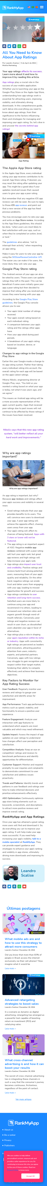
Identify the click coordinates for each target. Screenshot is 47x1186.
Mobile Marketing (9, 65)
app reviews (21, 205)
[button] (42, 7)
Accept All (30, 1176)
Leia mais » (10, 968)
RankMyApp (29, 842)
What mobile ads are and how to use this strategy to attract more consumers (23, 943)
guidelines (12, 242)
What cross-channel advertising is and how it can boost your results (24, 1064)
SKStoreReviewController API (27, 257)
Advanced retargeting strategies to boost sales (22, 1002)
